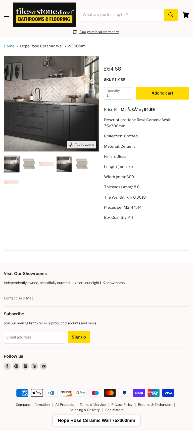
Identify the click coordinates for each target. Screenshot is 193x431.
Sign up (79, 337)
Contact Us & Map (18, 298)
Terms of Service (93, 405)
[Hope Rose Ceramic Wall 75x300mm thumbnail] (11, 164)
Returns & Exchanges (155, 405)
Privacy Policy (121, 405)
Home (9, 46)
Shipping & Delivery (85, 410)
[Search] (171, 15)
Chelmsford (114, 410)
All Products (64, 405)
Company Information (33, 405)
